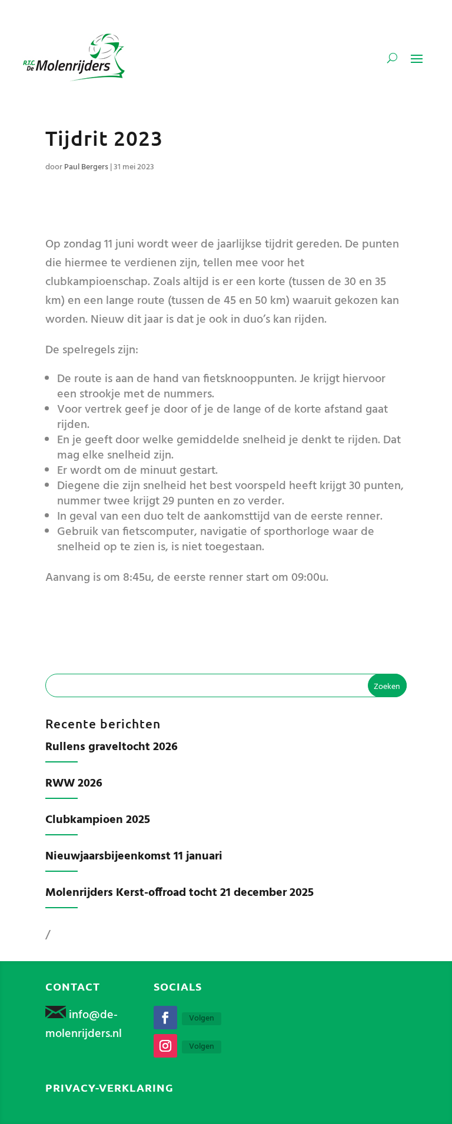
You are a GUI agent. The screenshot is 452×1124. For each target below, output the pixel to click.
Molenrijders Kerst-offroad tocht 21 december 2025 (179, 893)
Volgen (201, 1018)
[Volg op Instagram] (165, 1046)
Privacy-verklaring (109, 1087)
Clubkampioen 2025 (97, 820)
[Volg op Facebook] (165, 1017)
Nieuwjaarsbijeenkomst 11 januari (133, 856)
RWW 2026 (73, 783)
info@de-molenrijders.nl (83, 1024)
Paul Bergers (86, 167)
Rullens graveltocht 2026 (111, 747)
